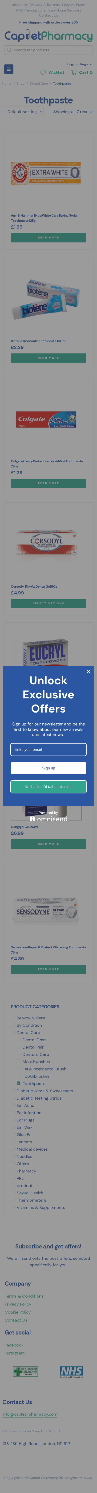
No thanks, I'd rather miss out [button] (48, 787)
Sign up (48, 768)
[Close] (88, 671)
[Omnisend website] (48, 816)
